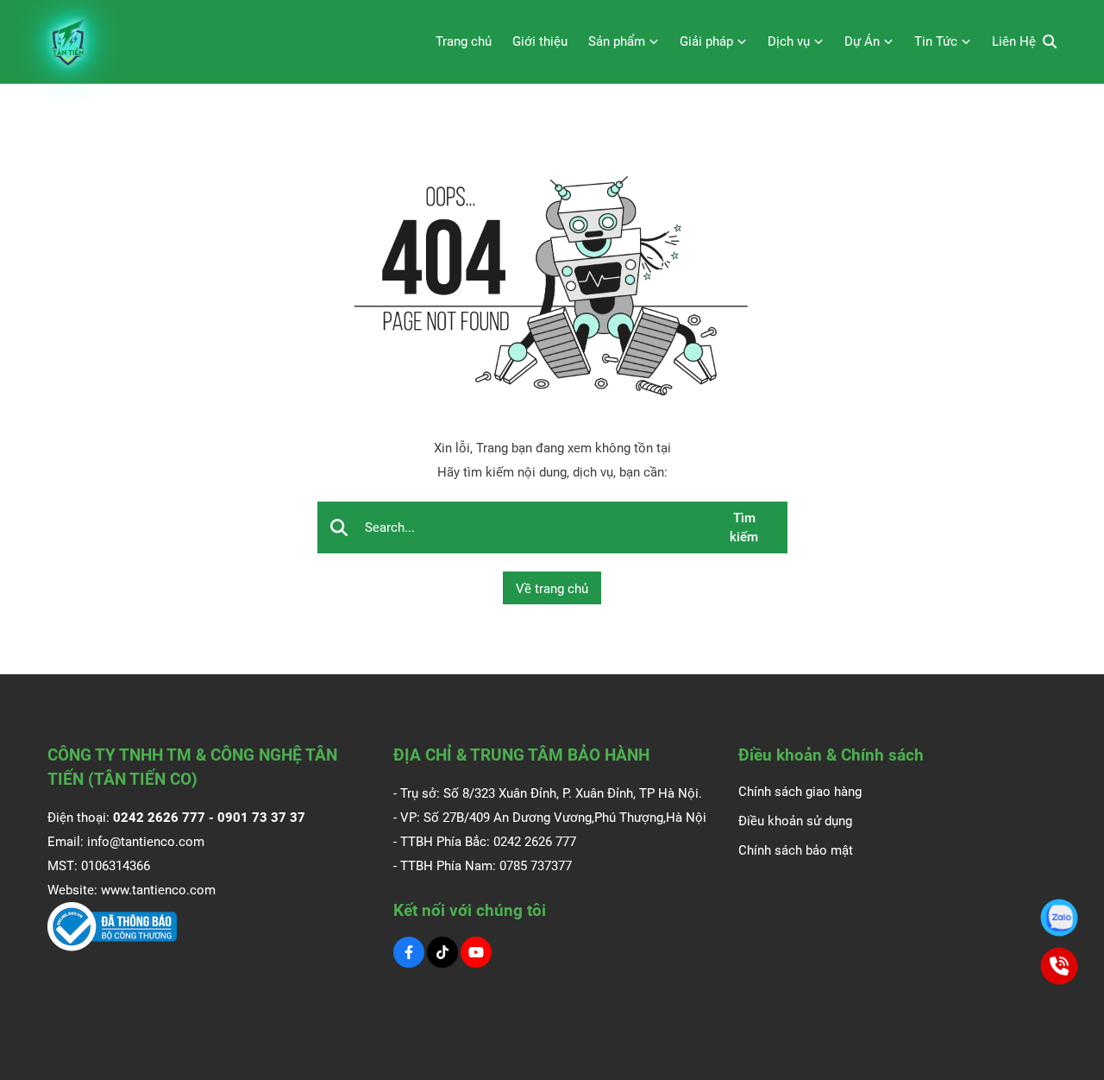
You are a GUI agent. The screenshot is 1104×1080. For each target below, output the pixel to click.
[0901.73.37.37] (1059, 918)
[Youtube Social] (476, 952)
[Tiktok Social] (442, 952)
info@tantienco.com (145, 841)
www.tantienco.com (158, 890)
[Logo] (69, 41)
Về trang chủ (552, 589)
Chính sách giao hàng (800, 791)
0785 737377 (535, 866)
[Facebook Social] (408, 952)
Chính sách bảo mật (795, 850)
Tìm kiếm (744, 528)
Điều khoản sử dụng (795, 821)
